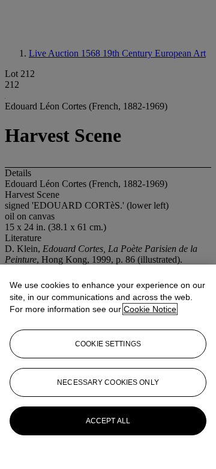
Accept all (108, 421)
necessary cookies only (108, 382)
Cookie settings (108, 344)
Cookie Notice (150, 309)
